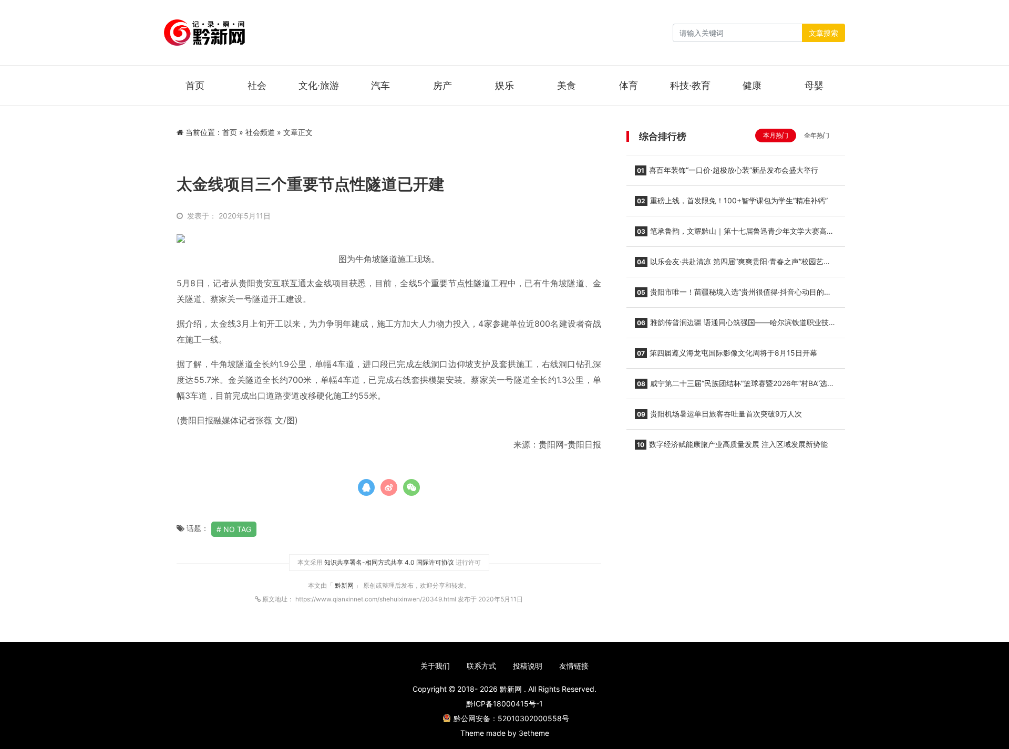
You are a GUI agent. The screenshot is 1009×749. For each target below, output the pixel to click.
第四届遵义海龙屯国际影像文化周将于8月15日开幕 (727, 352)
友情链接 (574, 665)
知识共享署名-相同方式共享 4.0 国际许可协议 (389, 562)
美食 (566, 85)
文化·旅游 (318, 85)
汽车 (380, 85)
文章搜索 (823, 32)
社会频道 (260, 132)
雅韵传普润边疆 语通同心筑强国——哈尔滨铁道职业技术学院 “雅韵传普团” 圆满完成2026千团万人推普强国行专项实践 (735, 326)
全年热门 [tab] (816, 135)
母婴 (814, 85)
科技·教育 (690, 85)
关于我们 (435, 665)
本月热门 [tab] (775, 135)
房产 (442, 85)
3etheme (534, 733)
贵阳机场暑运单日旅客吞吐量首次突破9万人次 (719, 413)
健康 (752, 85)
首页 (195, 85)
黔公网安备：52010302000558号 (511, 718)
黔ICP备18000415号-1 (504, 703)
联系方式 (481, 665)
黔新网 (345, 585)
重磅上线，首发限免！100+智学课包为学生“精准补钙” (732, 200)
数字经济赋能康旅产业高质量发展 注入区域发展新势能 (732, 444)
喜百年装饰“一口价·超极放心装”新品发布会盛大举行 (727, 169)
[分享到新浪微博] (388, 487)
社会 (257, 85)
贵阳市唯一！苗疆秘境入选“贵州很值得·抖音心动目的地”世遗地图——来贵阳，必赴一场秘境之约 (734, 295)
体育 (628, 85)
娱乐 (504, 85)
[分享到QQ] (366, 487)
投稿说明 (527, 665)
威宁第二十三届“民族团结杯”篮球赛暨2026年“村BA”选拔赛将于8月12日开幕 (735, 386)
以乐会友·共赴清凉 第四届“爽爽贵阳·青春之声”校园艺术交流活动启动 (733, 265)
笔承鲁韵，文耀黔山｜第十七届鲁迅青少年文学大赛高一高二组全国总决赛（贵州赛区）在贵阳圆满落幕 (734, 234)
